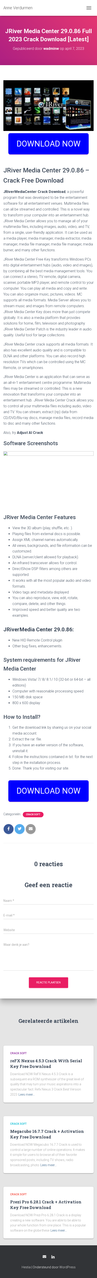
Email (44, 1257)
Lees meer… (26, 1094)
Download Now (48, 791)
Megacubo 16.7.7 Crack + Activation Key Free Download (47, 1134)
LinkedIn (53, 1257)
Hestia (26, 1267)
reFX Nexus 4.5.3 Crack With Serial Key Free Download (46, 1063)
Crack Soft (33, 814)
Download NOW (48, 144)
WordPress (67, 1267)
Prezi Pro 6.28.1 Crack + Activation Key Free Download (45, 1204)
